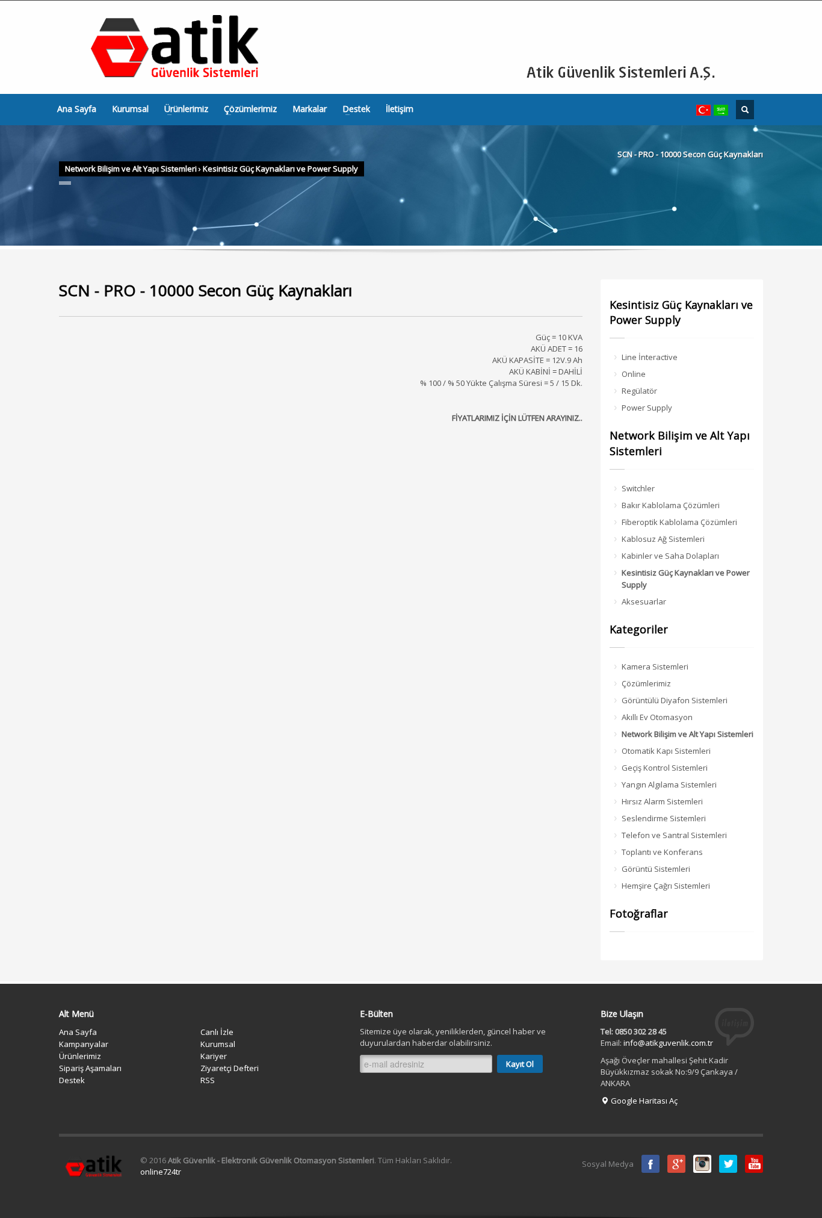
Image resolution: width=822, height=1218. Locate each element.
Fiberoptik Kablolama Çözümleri (679, 522)
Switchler (638, 488)
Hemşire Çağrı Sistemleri (666, 885)
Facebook (650, 1164)
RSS (207, 1080)
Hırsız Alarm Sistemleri (662, 801)
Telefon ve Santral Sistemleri (674, 835)
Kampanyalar (83, 1044)
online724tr (160, 1171)
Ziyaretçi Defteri (229, 1068)
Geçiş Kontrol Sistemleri (665, 767)
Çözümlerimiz (247, 109)
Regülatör (639, 390)
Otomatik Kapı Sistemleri (666, 750)
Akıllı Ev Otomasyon (657, 717)
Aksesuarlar (644, 601)
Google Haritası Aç (643, 1100)
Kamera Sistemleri (655, 666)
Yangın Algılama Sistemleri (669, 784)
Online (634, 373)
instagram (702, 1164)
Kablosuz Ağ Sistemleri (663, 538)
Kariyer (213, 1056)
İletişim (399, 109)
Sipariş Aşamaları (90, 1068)
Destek (352, 109)
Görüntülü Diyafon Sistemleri (675, 700)
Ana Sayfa (76, 109)
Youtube (754, 1164)
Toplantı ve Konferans (662, 852)
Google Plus (676, 1164)
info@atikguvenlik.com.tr (668, 1042)
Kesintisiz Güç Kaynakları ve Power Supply (280, 168)
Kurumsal (130, 109)
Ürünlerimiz (182, 109)
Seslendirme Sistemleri (664, 818)
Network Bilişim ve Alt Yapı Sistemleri (131, 168)
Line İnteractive (650, 357)
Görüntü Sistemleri (656, 868)
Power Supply (647, 407)
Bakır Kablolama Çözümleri (671, 505)
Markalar (309, 109)
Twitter (728, 1164)
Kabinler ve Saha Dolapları (670, 555)
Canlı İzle (216, 1032)
